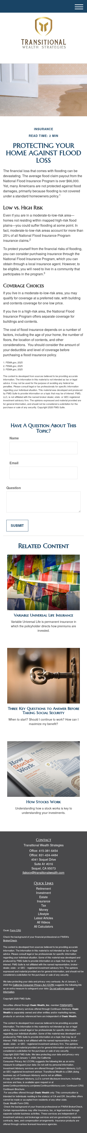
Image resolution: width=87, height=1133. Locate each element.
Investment (43, 893)
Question (13, 488)
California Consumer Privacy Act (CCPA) (33, 984)
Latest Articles (43, 918)
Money (43, 909)
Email (14, 463)
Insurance (43, 901)
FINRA (63, 1005)
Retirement (43, 888)
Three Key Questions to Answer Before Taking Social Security (43, 710)
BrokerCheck (10, 940)
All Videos (43, 922)
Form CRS (15, 930)
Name (14, 438)
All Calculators (43, 926)
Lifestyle (43, 914)
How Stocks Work (43, 801)
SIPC (70, 1005)
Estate (43, 897)
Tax (43, 905)
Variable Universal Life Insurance (43, 615)
